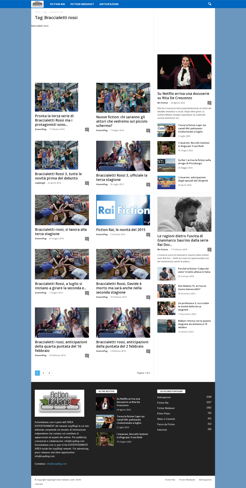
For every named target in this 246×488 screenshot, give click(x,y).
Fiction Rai (57, 4)
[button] (210, 4)
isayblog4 (40, 182)
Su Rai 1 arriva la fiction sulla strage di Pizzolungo (194, 161)
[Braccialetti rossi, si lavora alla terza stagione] (62, 210)
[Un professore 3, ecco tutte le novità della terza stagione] (166, 308)
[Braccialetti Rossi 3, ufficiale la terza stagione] (123, 156)
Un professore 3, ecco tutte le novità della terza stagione (193, 306)
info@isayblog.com (57, 463)
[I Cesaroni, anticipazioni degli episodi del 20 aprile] (166, 182)
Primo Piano (163, 413)
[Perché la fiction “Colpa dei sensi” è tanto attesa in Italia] (166, 273)
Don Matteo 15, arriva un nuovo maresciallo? (192, 287)
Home (37, 12)
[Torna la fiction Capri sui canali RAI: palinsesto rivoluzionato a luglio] (166, 130)
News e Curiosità (166, 419)
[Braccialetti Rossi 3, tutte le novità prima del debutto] (62, 155)
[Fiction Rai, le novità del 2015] (123, 210)
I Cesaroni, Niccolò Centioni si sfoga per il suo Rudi (193, 144)
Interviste (162, 429)
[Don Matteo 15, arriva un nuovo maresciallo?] (166, 291)
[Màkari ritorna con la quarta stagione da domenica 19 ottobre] (166, 326)
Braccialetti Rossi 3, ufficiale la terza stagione (121, 177)
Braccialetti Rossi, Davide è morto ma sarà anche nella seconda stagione (119, 288)
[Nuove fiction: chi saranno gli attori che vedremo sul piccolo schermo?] (123, 98)
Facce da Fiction (166, 424)
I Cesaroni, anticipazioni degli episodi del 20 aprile (193, 179)
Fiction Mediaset (82, 4)
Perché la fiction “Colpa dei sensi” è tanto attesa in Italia (194, 270)
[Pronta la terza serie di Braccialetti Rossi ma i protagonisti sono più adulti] (62, 97)
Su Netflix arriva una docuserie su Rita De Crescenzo (183, 95)
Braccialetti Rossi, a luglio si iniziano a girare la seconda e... (60, 285)
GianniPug (40, 129)
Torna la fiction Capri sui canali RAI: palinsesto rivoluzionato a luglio (192, 128)
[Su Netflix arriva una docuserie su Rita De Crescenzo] (184, 71)
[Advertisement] (92, 55)
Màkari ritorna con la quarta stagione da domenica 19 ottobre (194, 324)
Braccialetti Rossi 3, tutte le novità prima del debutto (58, 176)
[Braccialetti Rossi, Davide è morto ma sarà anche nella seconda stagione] (123, 264)
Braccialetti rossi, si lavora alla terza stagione (61, 231)
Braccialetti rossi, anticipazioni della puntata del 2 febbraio (122, 344)
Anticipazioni (108, 4)
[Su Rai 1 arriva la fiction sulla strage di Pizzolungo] (166, 165)
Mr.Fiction (162, 102)
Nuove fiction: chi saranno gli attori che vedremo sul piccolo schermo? (121, 121)
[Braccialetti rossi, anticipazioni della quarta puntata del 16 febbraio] (62, 322)
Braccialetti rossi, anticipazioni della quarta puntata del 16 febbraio (61, 346)
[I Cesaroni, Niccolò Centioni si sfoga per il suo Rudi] (166, 148)
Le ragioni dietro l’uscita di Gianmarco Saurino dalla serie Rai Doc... (182, 240)
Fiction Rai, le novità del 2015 (120, 229)
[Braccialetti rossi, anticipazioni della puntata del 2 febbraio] (123, 322)
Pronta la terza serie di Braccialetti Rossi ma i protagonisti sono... (54, 120)
